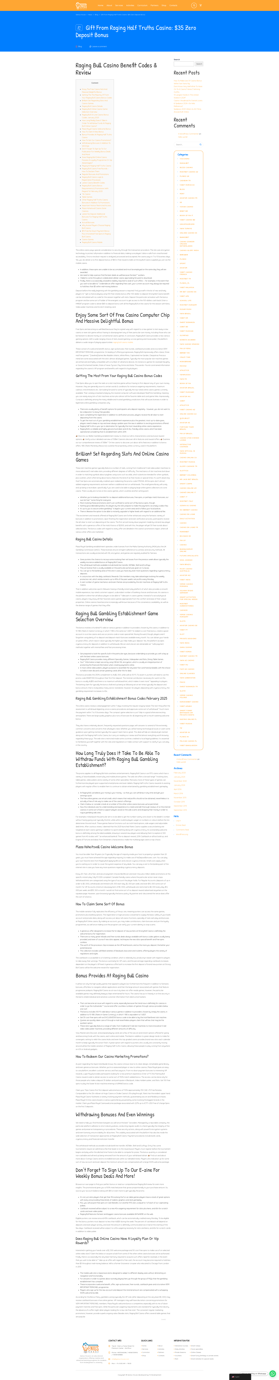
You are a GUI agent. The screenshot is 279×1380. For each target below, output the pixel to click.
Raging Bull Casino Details (92, 106)
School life (185, 301)
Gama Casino (186, 647)
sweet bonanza (187, 322)
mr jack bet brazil (189, 479)
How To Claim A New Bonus (93, 132)
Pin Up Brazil (186, 434)
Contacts (173, 5)
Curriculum (142, 5)
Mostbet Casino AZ (189, 172)
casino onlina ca (188, 458)
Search (177, 59)
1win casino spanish (189, 344)
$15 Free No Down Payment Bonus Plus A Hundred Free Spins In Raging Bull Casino (96, 234)
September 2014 (180, 810)
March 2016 (178, 793)
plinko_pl (185, 283)
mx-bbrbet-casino (188, 510)
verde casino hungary (186, 616)
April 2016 (177, 789)
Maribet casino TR (189, 656)
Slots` (183, 691)
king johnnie (186, 560)
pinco (182, 682)
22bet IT (183, 497)
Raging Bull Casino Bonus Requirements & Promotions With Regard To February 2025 (95, 188)
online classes (187, 673)
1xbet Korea (186, 652)
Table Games (87, 197)
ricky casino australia (186, 570)
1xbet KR (184, 318)
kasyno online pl (188, 719)
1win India (184, 643)
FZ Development (155, 1375)
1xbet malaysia (187, 287)
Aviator (183, 268)
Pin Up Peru (185, 348)
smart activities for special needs (189, 598)
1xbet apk (184, 296)
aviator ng (185, 396)
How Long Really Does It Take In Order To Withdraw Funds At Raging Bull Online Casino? (96, 123)
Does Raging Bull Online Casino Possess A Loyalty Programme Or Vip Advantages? (97, 160)
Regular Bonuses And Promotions (95, 174)
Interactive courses (185, 445)
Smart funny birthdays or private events (204, 1355)
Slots (183, 621)
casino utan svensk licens (189, 439)
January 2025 (179, 777)
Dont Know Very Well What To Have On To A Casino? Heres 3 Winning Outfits (188, 89)
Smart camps (186, 484)
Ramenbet (184, 532)
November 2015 (180, 797)
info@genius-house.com (120, 1359)
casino (183, 523)
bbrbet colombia (188, 475)
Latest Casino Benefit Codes (93, 183)
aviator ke (185, 423)
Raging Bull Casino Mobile (92, 242)
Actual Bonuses (88, 222)
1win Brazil (185, 564)
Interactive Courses (181, 1346)
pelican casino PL (188, 741)
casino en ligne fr (189, 527)
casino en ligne (187, 514)
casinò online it (188, 492)
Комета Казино (188, 340)
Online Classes (196, 1352)
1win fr (183, 379)
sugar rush (185, 309)
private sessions (188, 639)
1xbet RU (184, 665)
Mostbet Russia (187, 462)
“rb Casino (86, 194)
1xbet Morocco (187, 185)
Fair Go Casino (187, 669)
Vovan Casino (186, 207)
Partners (154, 5)
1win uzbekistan (188, 678)
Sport (183, 263)
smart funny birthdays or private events (187, 713)
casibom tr (185, 181)
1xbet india (185, 580)
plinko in (184, 737)
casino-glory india (189, 250)
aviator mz (185, 575)
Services (119, 5)
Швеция (184, 255)
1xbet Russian (186, 331)
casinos (184, 610)
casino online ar (188, 488)
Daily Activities (187, 519)
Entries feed (180, 825)
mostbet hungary (188, 305)
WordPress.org (182, 834)
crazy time (185, 357)
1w (181, 728)
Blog (80, 46)
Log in (178, 820)
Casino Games (88, 239)
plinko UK (184, 176)
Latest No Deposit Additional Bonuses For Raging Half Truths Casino (94, 217)
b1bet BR (184, 211)
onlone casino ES (188, 233)
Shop (164, 5)
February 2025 (180, 773)
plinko (183, 259)
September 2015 (180, 806)
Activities (130, 5)
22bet (182, 401)
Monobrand (185, 362)
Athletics (184, 370)
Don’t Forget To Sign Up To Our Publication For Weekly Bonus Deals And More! (96, 152)
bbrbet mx (185, 353)
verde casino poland (186, 696)
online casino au (188, 414)
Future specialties (197, 1349)
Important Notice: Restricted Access (96, 205)
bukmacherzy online (186, 550)
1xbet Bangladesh (188, 745)
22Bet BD (184, 327)
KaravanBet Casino (189, 702)
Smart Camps (195, 1346)
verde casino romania (186, 585)
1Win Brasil (185, 314)
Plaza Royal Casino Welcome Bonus (96, 129)
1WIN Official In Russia (187, 452)
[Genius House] (81, 5)
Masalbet (184, 163)
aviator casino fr (188, 198)
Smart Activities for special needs (202, 1359)
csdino (183, 545)
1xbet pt (184, 630)
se (181, 202)
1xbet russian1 (187, 392)
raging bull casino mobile (123, 342)
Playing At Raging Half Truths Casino (96, 166)
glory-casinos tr (188, 466)
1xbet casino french (186, 273)
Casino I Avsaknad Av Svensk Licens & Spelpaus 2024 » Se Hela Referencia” (188, 103)
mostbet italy (186, 501)
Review (183, 366)
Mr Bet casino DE (188, 292)
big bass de (185, 536)
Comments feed (182, 830)
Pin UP (183, 540)
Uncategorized (187, 224)
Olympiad (184, 335)
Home (100, 5)
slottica (184, 471)
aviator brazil (187, 388)
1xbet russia (186, 724)
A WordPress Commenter (188, 134)
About (109, 5)
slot (182, 634)
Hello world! (182, 137)
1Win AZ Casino (187, 660)
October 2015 (179, 802)
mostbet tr (185, 279)
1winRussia (185, 375)
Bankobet (184, 237)
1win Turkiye (186, 229)
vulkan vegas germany (186, 592)
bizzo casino (186, 167)
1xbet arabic (186, 706)
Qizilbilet (185, 418)
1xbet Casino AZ (187, 410)
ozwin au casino (188, 506)
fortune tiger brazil (187, 428)
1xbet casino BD (187, 220)
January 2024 (179, 785)
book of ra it (186, 215)
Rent (182, 194)
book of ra (185, 383)
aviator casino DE (188, 625)
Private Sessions (180, 1352)
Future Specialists (189, 556)
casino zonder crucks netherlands (187, 244)
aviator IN (185, 732)
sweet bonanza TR (189, 687)
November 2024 (180, 781)
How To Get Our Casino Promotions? (96, 140)
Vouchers (184, 159)
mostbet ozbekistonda (187, 605)
